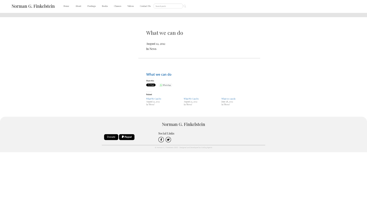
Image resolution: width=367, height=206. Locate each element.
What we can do (228, 98)
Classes (117, 6)
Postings (91, 6)
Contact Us (145, 6)
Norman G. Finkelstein (33, 6)
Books (105, 6)
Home (66, 6)
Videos (130, 6)
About (78, 6)
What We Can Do (153, 98)
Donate (111, 137)
